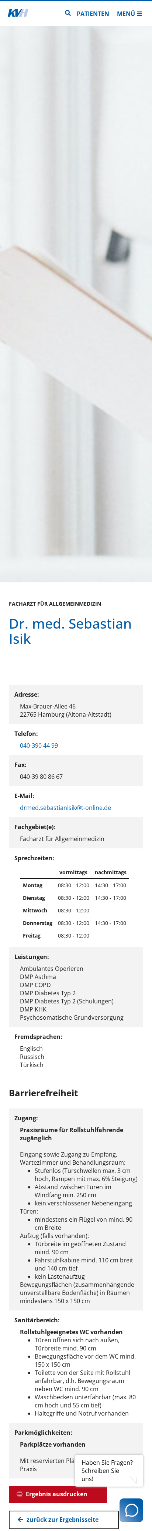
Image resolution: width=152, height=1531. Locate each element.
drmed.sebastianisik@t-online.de (65, 808)
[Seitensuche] (68, 14)
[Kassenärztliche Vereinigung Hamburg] (18, 13)
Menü (126, 14)
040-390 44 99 (39, 745)
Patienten (93, 14)
